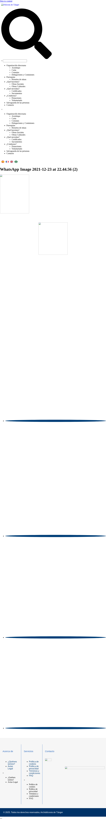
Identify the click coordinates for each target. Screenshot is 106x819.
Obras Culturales (18, 86)
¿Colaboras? (11, 96)
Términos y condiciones (34, 772)
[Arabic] (16, 161)
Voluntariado (17, 100)
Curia (14, 70)
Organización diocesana (16, 65)
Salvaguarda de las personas (17, 103)
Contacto (10, 105)
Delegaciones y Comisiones (23, 75)
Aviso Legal (10, 767)
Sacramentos (17, 93)
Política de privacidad (34, 767)
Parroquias (10, 77)
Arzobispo (16, 68)
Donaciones (16, 98)
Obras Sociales (18, 84)
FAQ (31, 775)
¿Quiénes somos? (12, 763)
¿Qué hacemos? (12, 82)
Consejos (15, 72)
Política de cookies (34, 763)
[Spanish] (3, 161)
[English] (12, 161)
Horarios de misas (19, 79)
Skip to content (6, 1)
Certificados (16, 91)
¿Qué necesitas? (13, 89)
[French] (8, 161)
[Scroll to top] (1, 818)
